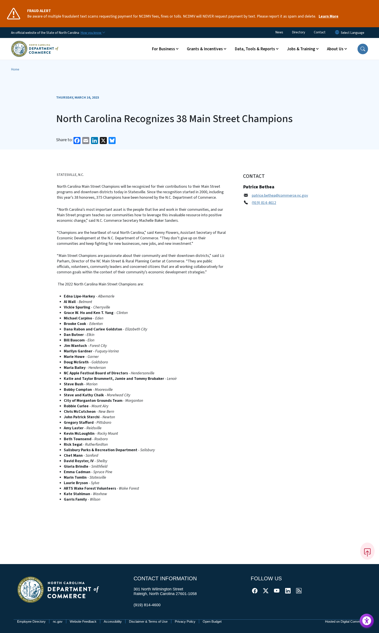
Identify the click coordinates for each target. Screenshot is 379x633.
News (279, 32)
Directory (298, 32)
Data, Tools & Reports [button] (255, 49)
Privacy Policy (185, 621)
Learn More (328, 16)
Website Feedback (83, 621)
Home (15, 69)
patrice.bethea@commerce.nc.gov (280, 195)
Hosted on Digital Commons (345, 621)
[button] (363, 49)
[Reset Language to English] (337, 32)
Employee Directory (31, 621)
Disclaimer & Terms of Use (148, 621)
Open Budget (212, 621)
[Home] (35, 44)
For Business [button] (163, 49)
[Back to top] (367, 551)
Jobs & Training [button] (301, 49)
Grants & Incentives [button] (205, 49)
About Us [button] (335, 49)
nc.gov (58, 621)
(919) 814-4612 (264, 203)
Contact (319, 32)
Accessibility (113, 621)
